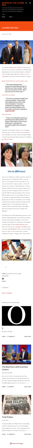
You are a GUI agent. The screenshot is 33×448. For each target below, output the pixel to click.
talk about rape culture (15, 67)
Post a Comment (7, 293)
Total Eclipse (7, 417)
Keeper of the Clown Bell (13, 4)
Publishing (5, 276)
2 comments (11, 336)
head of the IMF (9, 111)
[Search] (26, 3)
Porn (19, 273)
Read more (27, 336)
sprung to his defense (22, 226)
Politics (14, 273)
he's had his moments (18, 224)
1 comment (10, 386)
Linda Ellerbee (13, 229)
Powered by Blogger (17, 443)
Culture (8, 273)
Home (3, 16)
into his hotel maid (7, 139)
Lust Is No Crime (6, 114)
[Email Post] (3, 279)
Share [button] (4, 281)
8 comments (11, 434)
